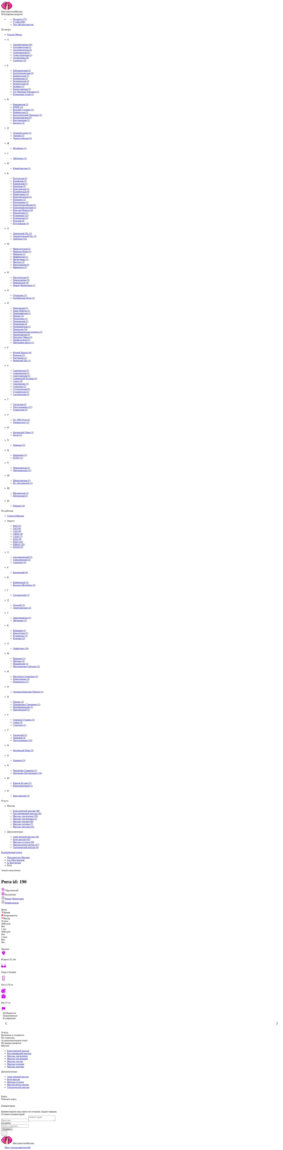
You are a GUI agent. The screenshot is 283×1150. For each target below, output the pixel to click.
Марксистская (21, 249)
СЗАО (17, 536)
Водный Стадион (23, 109)
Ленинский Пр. (22, 233)
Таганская (19, 404)
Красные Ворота (23, 210)
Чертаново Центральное (27, 773)
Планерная (20, 324)
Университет (21, 422)
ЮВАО (19, 544)
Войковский (21, 582)
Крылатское (20, 213)
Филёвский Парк (23, 750)
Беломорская (21, 81)
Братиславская (22, 89)
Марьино (19, 254)
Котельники (20, 202)
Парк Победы (21, 310)
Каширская (20, 183)
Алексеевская (21, 52)
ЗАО (17, 528)
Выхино (18, 123)
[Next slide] (276, 1023)
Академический (22, 557)
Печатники (20, 318)
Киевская (19, 186)
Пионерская (20, 321)
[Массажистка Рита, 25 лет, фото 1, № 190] (141, 1023)
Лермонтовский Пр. (24, 236)
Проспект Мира (22, 337)
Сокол (17, 381)
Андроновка (21, 58)
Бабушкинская (22, 70)
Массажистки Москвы (18, 857)
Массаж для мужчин (25, 816)
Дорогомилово (22, 608)
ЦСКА (18, 458)
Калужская (20, 178)
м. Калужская (14, 862)
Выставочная (21, 120)
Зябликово (20, 158)
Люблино (20, 239)
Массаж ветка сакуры (26, 844)
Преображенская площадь (27, 332)
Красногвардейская (24, 205)
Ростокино (20, 358)
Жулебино (19, 148)
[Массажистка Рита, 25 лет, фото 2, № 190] (200, 1023)
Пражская (20, 329)
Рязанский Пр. (22, 360)
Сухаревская (21, 392)
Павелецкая (20, 308)
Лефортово (20, 648)
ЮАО (18, 542)
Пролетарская (21, 334)
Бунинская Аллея (23, 94)
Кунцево (19, 638)
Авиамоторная (22, 44)
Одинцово (20, 295)
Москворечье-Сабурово (26, 666)
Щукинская (20, 496)
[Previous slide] (6, 1023)
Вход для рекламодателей (17, 1147)
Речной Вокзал (22, 352)
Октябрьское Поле (24, 298)
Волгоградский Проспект (27, 115)
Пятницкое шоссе (23, 342)
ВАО (17, 526)
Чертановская (22, 470)
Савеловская (21, 370)
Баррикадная (21, 76)
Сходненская (21, 394)
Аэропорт (19, 60)
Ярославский (21, 796)
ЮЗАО (18, 547)
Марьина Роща (22, 251)
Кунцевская (20, 218)
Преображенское (23, 707)
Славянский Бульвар (25, 378)
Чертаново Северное (25, 770)
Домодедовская (22, 138)
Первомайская (22, 313)
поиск (11, 852)
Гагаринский (21, 595)
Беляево (18, 86)
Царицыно (20, 455)
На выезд (20, 19)
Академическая (22, 50)
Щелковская (20, 493)
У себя (19, 22)
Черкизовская (21, 468)
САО (17, 531)
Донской (19, 605)
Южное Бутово (22, 783)
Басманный (20, 572)
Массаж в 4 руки (23, 842)
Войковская (20, 112)
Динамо (18, 135)
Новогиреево (21, 280)
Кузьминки (20, 215)
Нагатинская (21, 277)
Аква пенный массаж (26, 837)
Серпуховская (21, 376)
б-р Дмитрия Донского (26, 91)
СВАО (18, 534)
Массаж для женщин (25, 819)
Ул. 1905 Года (21, 420)
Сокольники (21, 384)
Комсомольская (22, 197)
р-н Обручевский (15, 860)
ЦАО (17, 539)
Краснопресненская (24, 207)
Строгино (19, 386)
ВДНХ (18, 107)
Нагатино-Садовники (25, 676)
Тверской (19, 738)
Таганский (20, 735)
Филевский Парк (23, 432)
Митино (18, 262)
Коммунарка (21, 194)
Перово (18, 316)
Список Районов (15, 516)
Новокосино (21, 282)
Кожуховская (21, 189)
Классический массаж (26, 811)
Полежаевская (22, 326)
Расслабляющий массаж (27, 813)
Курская (18, 221)
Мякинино (20, 267)
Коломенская (21, 191)
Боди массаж (21, 839)
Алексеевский (22, 559)
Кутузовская (21, 223)
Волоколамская (22, 117)
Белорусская (21, 84)
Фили (17, 435)
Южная (19, 506)
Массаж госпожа (23, 824)
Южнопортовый (23, 786)
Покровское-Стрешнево (26, 704)
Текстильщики (22, 407)
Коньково (19, 199)
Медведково (20, 259)
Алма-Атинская (22, 55)
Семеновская (21, 373)
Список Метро (14, 34)
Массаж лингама (23, 827)
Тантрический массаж (25, 847)
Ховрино (19, 445)
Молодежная (21, 264)
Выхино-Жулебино (24, 585)
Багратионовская (23, 73)
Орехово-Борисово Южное (28, 692)
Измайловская (22, 168)
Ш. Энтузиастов (23, 483)
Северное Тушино (23, 720)
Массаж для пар (23, 821)
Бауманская (20, 78)
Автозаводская (22, 47)
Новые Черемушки (24, 285)
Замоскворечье (22, 618)
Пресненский (21, 710)
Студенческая (21, 389)
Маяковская (20, 257)
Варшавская (20, 104)
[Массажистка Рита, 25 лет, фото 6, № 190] (82, 1023)
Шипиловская (21, 480)
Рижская (19, 355)
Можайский (20, 664)
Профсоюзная (21, 340)
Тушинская (20, 409)
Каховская (20, 181)
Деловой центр (22, 133)
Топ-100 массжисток (23, 24)
